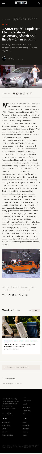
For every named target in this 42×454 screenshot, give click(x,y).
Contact (25, 432)
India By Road (6, 422)
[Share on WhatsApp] (21, 93)
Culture (4, 429)
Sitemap (34, 446)
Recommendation (7, 435)
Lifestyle (25, 290)
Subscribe (26, 429)
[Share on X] (24, 93)
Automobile (24, 287)
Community (26, 425)
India (4, 290)
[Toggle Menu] (3, 3)
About (24, 422)
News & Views (27, 410)
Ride (24, 414)
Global (32, 287)
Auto (8, 287)
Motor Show (26, 407)
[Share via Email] (31, 93)
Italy (11, 290)
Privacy (25, 435)
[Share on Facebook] (14, 93)
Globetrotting (6, 425)
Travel (9, 19)
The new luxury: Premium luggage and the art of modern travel (19, 345)
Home (3, 19)
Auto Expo (15, 287)
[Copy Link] (27, 93)
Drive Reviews (27, 401)
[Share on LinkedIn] (17, 93)
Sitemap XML (27, 447)
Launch (18, 290)
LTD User (10, 58)
